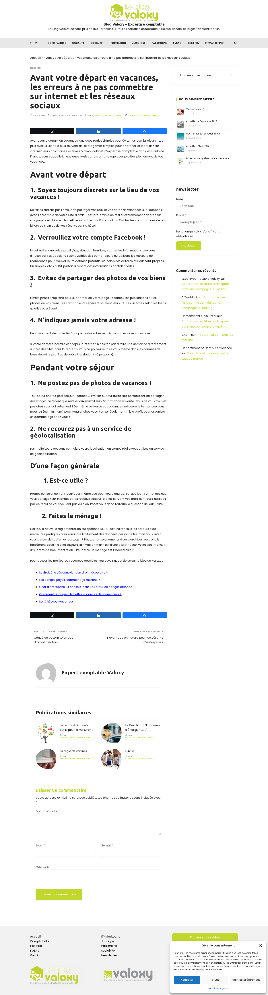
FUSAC (35, 950)
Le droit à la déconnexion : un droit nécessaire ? (73, 572)
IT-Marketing (110, 936)
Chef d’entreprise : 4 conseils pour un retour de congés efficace (85, 587)
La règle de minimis (74, 751)
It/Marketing (214, 43)
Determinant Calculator (199, 316)
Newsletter (109, 955)
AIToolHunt (190, 297)
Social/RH (97, 43)
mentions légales (218, 988)
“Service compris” (195, 109)
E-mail (108, 845)
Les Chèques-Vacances (56, 601)
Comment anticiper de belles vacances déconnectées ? (80, 594)
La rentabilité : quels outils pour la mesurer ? (76, 727)
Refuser (215, 980)
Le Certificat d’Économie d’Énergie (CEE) (142, 727)
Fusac (177, 43)
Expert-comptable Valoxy (107, 115)
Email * (181, 215)
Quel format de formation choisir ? (204, 133)
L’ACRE (130, 751)
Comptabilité (57, 43)
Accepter (187, 980)
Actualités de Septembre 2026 (201, 121)
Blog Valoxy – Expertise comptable (134, 24)
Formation (118, 43)
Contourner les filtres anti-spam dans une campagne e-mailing (203, 302)
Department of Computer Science (207, 348)
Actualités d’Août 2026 (197, 146)
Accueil (35, 58)
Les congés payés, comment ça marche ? (69, 580)
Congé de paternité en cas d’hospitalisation (53, 640)
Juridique (138, 43)
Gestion (193, 43)
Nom (41, 845)
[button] (261, 945)
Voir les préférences (246, 980)
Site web (42, 867)
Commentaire (48, 811)
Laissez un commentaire (142, 115)
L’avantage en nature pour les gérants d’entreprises (135, 640)
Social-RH (108, 950)
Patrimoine (159, 43)
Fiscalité (78, 43)
